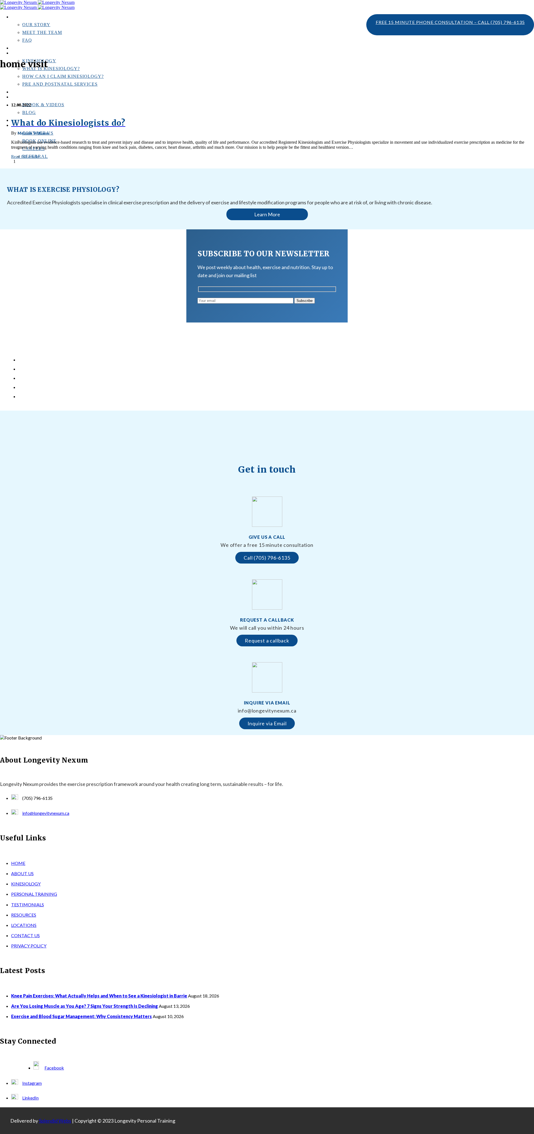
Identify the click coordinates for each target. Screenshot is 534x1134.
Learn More (267, 214)
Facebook (54, 1067)
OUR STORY (36, 24)
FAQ (27, 40)
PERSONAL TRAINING (32, 92)
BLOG (29, 112)
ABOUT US (22, 873)
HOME (18, 863)
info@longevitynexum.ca (45, 813)
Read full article (25, 156)
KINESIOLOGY (26, 883)
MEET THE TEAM (42, 32)
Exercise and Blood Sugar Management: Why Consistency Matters (81, 378)
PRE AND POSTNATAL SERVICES (60, 84)
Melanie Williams (33, 133)
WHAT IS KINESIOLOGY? (51, 68)
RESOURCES (23, 914)
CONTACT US (25, 935)
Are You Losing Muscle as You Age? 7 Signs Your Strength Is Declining (85, 369)
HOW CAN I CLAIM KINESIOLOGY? (63, 76)
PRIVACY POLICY (28, 945)
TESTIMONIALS (26, 48)
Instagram (32, 1083)
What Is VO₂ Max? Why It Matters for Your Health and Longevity (81, 396)
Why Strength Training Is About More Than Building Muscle (76, 387)
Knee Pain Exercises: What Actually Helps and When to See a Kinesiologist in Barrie (97, 360)
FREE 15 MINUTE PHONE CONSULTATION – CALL (450, 22)
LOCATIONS (23, 925)
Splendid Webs (55, 1121)
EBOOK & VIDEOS (43, 104)
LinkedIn (30, 1097)
